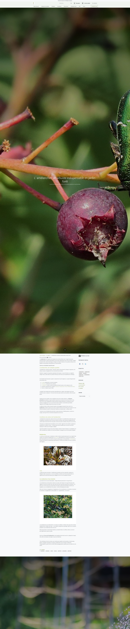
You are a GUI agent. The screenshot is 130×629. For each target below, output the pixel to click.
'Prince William (67, 386)
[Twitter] (82, 364)
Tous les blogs (42, 355)
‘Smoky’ (73, 386)
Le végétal (48, 355)
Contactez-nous (94, 6)
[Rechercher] (71, 3)
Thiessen (57, 386)
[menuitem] (36, 6)
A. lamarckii (43, 383)
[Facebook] (80, 364)
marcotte (56, 437)
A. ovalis (42, 382)
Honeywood (61, 386)
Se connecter (94, 3)
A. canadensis (44, 385)
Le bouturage (72, 438)
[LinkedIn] (85, 364)
